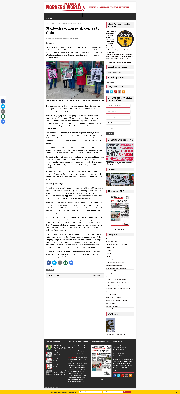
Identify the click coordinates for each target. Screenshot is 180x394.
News (56, 15)
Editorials (109, 250)
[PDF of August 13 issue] (49, 362)
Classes (97, 15)
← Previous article (53, 276)
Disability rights (111, 247)
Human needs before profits (115, 262)
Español (65, 15)
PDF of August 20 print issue (58, 353)
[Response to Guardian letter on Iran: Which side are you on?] (49, 349)
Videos (122, 15)
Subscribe (77, 15)
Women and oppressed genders (116, 300)
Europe (108, 253)
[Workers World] (90, 7)
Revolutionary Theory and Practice (117, 282)
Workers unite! (111, 303)
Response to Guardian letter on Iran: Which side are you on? (59, 348)
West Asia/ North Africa (113, 297)
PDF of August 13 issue (58, 359)
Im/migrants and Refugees (114, 265)
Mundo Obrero (111, 274)
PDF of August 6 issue (58, 365)
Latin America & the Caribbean (116, 268)
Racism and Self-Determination (116, 280)
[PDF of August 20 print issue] (49, 356)
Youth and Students (112, 309)
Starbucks (50, 270)
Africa (108, 239)
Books (106, 15)
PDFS (114, 15)
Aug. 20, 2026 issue (120, 230)
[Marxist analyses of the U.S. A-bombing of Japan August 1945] (49, 374)
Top (107, 291)
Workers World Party (113, 306)
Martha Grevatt (54, 38)
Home (48, 15)
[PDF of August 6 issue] (49, 368)
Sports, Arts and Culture (114, 285)
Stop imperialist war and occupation (118, 288)
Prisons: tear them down (114, 277)
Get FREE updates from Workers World (64, 392)
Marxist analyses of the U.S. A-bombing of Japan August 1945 (59, 372)
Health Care (110, 259)
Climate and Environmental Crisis (117, 244)
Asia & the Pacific (111, 242)
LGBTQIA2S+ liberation (113, 271)
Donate (49, 18)
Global (108, 256)
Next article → (98, 276)
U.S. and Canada (111, 294)
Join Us (87, 15)
